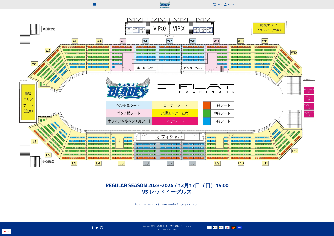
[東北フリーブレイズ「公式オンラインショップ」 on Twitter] (97, 227)
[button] (6, 231)
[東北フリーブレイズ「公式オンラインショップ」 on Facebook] (92, 227)
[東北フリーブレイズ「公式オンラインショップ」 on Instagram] (101, 227)
